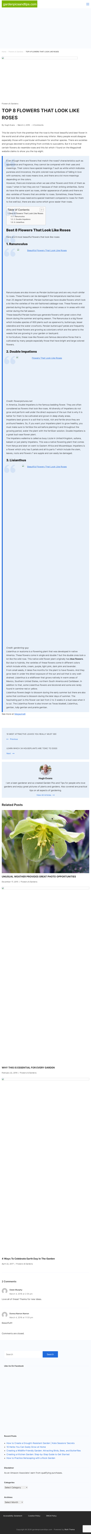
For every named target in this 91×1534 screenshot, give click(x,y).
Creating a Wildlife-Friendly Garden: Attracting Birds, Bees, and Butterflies (44, 1450)
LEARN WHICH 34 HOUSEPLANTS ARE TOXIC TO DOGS (32, 748)
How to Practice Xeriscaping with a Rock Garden (31, 1458)
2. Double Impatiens (22, 219)
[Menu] (87, 4)
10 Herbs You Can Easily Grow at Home (26, 1447)
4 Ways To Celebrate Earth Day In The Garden (28, 1258)
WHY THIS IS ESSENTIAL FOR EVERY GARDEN (28, 1067)
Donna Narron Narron (19, 1313)
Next (9, 753)
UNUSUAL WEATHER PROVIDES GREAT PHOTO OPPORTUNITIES (39, 876)
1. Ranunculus (19, 216)
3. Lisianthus (19, 222)
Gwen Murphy (15, 1290)
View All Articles (43, 795)
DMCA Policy (51, 1516)
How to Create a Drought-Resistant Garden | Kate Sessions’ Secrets (41, 1443)
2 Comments (38, 125)
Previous (14, 739)
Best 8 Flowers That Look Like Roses (26, 213)
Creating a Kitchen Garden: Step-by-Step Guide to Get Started (38, 1454)
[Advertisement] (45, 26)
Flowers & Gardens (10, 103)
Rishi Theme (70, 1529)
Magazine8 (19, 714)
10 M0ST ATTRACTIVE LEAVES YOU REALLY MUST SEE (32, 734)
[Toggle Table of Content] (40, 210)
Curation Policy (34, 1516)
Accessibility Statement (12, 1516)
